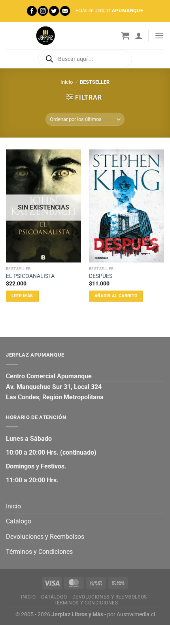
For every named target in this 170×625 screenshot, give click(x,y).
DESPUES (100, 276)
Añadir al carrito (116, 295)
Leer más (22, 295)
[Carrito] (125, 35)
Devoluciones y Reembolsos (45, 536)
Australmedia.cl (136, 614)
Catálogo (18, 521)
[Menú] (159, 35)
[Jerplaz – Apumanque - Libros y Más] (45, 35)
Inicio (66, 82)
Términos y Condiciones (39, 551)
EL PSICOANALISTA (30, 276)
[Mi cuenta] (139, 35)
